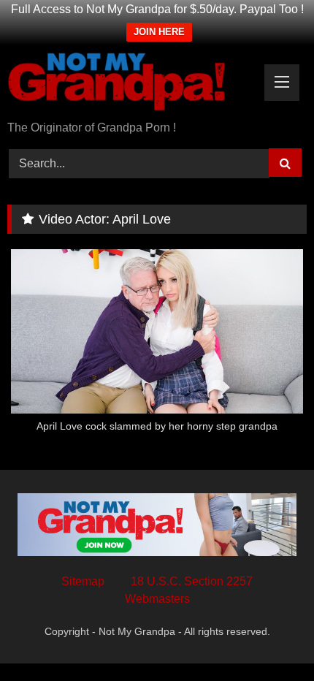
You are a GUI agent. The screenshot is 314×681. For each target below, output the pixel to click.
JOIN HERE (159, 31)
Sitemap (82, 581)
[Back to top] (269, 637)
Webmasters (157, 599)
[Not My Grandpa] (128, 84)
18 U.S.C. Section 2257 (192, 581)
